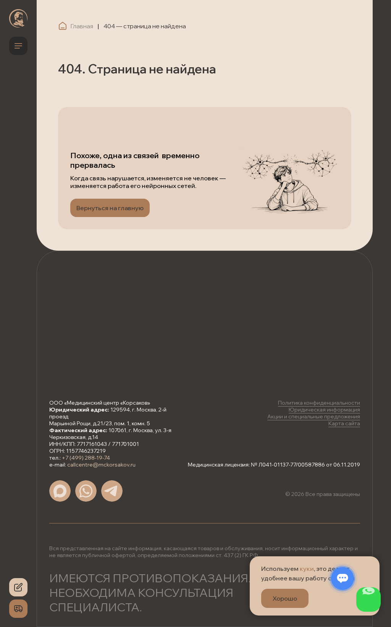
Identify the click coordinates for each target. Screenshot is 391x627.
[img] (18, 18)
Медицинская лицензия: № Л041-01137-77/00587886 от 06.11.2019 (274, 464)
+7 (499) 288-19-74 (86, 457)
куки (307, 568)
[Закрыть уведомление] (374, 562)
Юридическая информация (324, 409)
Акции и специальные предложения (313, 416)
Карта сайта (344, 423)
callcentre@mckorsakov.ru (101, 464)
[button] (18, 587)
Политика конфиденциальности (319, 402)
